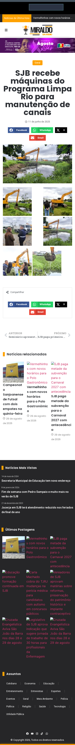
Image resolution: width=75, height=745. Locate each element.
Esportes (56, 691)
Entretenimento (14, 691)
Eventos (10, 699)
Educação (48, 683)
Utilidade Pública (15, 714)
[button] (18, 130)
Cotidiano (11, 683)
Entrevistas (37, 691)
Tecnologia (60, 706)
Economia (30, 683)
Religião (26, 706)
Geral (37, 62)
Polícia (64, 699)
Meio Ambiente (45, 699)
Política (10, 706)
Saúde (42, 706)
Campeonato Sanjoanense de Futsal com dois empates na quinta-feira (13, 399)
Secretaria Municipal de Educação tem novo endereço (36, 480)
